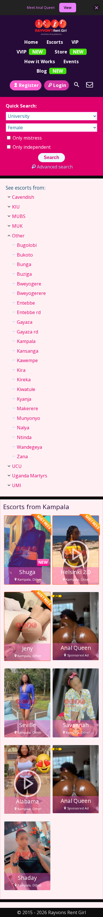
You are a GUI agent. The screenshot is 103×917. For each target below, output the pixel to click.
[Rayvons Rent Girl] (51, 27)
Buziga (24, 274)
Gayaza (24, 322)
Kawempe (27, 360)
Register (29, 85)
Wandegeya (29, 447)
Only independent (31, 147)
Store (61, 52)
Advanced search (54, 167)
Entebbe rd (29, 312)
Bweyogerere (31, 293)
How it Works (39, 61)
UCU (17, 466)
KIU (16, 207)
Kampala (26, 341)
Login (59, 85)
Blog (42, 71)
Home (31, 42)
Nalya (23, 427)
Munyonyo (28, 418)
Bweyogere (29, 284)
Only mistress (26, 138)
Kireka (24, 379)
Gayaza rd (27, 332)
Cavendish (23, 197)
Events (71, 61)
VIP (75, 42)
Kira (21, 370)
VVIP (22, 52)
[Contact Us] (89, 85)
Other (18, 236)
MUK (17, 226)
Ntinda (24, 437)
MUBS (18, 216)
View (68, 7)
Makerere (27, 408)
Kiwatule (26, 389)
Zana (22, 456)
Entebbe (26, 303)
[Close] (96, 7)
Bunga (24, 264)
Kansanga (27, 351)
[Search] (77, 85)
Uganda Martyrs (29, 476)
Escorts (55, 42)
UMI (16, 485)
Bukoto (25, 255)
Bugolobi (27, 245)
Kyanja (24, 399)
